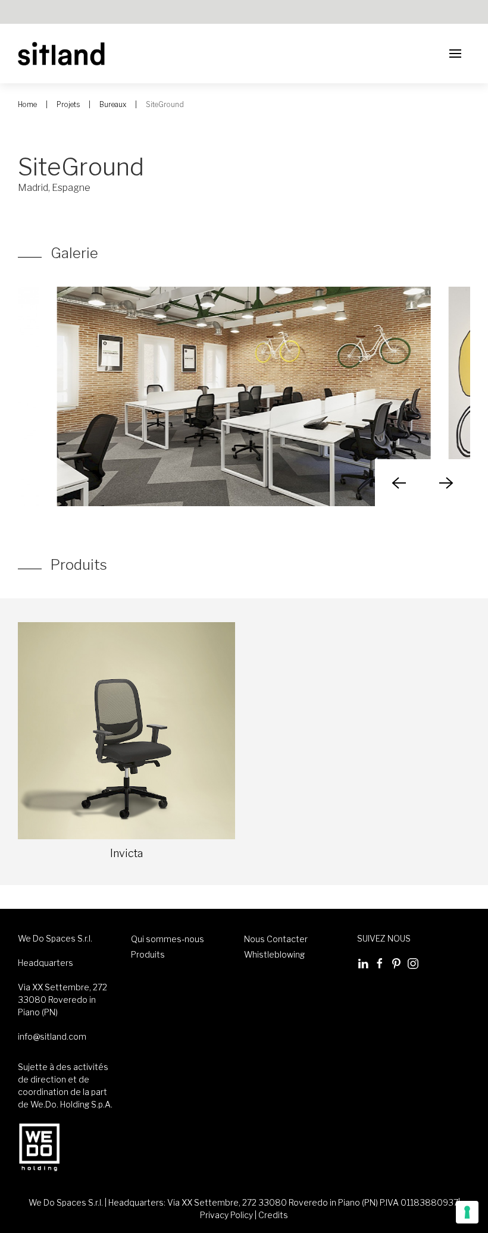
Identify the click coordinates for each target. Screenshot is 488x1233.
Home (27, 104)
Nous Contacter (276, 939)
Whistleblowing (274, 954)
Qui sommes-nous (167, 939)
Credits (273, 1215)
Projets (68, 104)
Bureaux (112, 104)
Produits (148, 954)
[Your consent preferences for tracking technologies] (467, 1212)
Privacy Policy (226, 1215)
